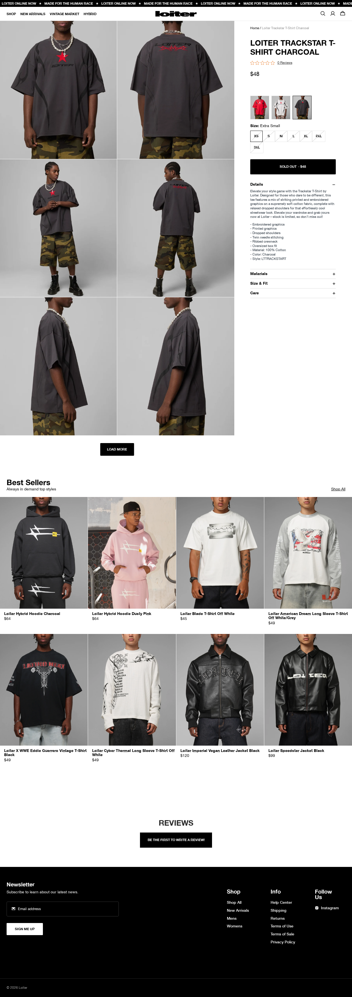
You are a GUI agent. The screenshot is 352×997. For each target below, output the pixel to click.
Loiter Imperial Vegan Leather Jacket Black (220, 751)
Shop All (338, 489)
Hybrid (90, 14)
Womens (234, 926)
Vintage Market (64, 14)
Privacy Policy (283, 942)
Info (276, 892)
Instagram (330, 908)
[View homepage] (176, 14)
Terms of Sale (282, 934)
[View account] (333, 14)
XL (306, 136)
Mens (232, 918)
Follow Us (323, 894)
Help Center (281, 902)
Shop (11, 14)
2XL (319, 136)
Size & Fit (259, 283)
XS (256, 136)
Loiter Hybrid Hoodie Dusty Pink (121, 614)
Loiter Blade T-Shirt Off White (207, 614)
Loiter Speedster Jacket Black (296, 751)
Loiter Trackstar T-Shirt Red (260, 108)
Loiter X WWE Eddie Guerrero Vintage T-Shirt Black (45, 753)
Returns (278, 918)
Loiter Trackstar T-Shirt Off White (281, 108)
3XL (257, 147)
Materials (259, 274)
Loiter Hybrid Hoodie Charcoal (32, 614)
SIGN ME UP (25, 929)
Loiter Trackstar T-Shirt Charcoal (302, 108)
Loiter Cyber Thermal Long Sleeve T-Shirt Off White (133, 753)
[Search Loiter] (323, 15)
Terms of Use (282, 926)
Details (256, 184)
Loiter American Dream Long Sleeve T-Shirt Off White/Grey (308, 616)
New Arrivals (32, 14)
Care (254, 293)
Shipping (278, 910)
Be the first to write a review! (176, 840)
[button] (342, 14)
